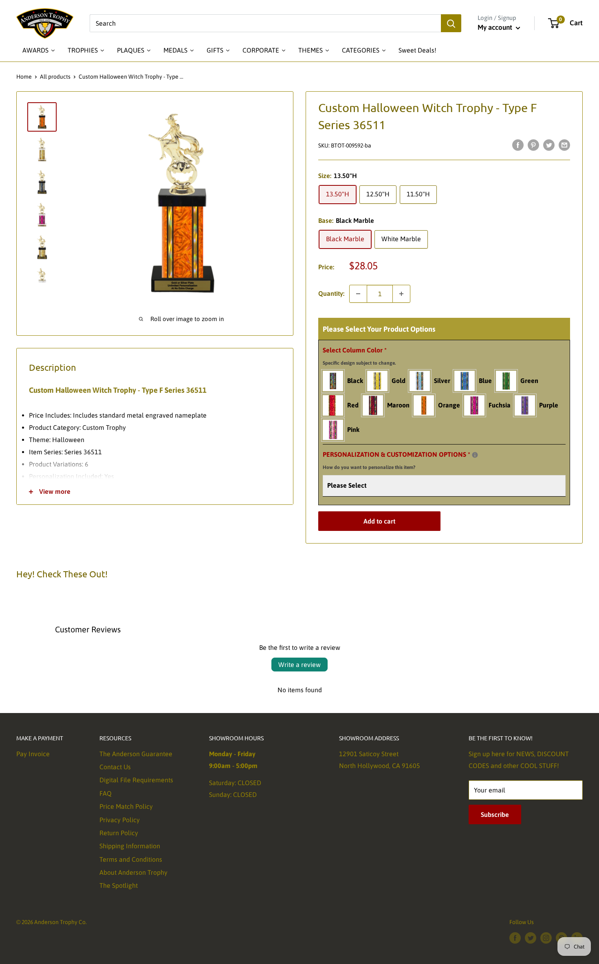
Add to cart (379, 521)
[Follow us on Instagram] (546, 937)
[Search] (451, 23)
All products (55, 76)
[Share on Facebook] (518, 145)
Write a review (299, 664)
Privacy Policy (119, 819)
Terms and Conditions (130, 859)
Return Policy (118, 832)
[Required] (475, 455)
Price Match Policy (126, 806)
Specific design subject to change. (359, 363)
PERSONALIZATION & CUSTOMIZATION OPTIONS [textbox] (407, 459)
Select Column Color (359, 356)
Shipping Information (129, 846)
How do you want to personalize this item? (369, 467)
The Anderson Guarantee (135, 753)
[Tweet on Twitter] (549, 145)
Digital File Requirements (136, 780)
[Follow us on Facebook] (515, 937)
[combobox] (265, 23)
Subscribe (495, 814)
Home (24, 76)
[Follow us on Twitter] (530, 937)
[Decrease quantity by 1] (358, 293)
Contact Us (115, 766)
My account (496, 27)
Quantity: (331, 293)
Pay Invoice (33, 753)
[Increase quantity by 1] (401, 293)
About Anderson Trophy (133, 872)
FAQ (105, 793)
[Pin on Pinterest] (533, 145)
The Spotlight (118, 885)
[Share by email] (564, 145)
